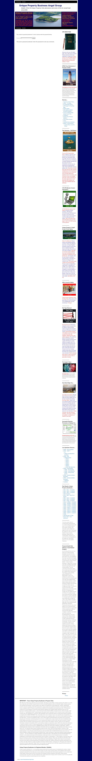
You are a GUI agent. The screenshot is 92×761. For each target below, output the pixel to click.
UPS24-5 (67, 464)
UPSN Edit (66, 480)
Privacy (66, 695)
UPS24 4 (67, 462)
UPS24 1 (67, 458)
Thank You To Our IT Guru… (69, 101)
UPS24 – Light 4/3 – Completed (69, 509)
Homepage (18, 1)
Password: (18, 38)
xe (64, 452)
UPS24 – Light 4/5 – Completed (69, 512)
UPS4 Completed (66, 493)
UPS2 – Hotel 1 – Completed (69, 491)
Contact (24, 1)
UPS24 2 (67, 460)
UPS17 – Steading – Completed (69, 503)
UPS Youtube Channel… (68, 119)
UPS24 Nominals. (67, 457)
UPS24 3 (67, 461)
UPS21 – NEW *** (66, 450)
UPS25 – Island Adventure (69, 471)
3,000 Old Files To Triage (68, 515)
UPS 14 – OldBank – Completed (69, 501)
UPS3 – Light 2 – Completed (69, 492)
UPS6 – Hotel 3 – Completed (69, 499)
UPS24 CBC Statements (70, 467)
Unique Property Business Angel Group (40, 5)
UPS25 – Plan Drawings (69, 469)
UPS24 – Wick (66, 456)
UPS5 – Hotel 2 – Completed (69, 497)
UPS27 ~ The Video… (67, 103)
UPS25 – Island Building (68, 468)
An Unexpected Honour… (68, 104)
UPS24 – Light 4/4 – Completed (69, 511)
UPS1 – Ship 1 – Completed (68, 489)
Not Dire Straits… (66, 108)
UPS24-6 (67, 465)
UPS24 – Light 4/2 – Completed (69, 508)
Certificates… (66, 115)
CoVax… (65, 120)
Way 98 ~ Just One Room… (68, 123)
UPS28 (64, 514)
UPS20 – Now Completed (68, 449)
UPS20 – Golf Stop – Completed (69, 505)
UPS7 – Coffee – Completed (69, 500)
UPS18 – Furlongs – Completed (69, 504)
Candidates (65, 481)
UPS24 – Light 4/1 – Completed (69, 507)
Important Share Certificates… (69, 122)
